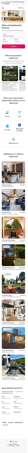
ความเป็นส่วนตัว (11, 445)
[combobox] (13, 36)
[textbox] (7, 41)
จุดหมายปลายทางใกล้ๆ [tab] (7, 391)
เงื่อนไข (18, 445)
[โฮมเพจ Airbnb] (3, 7)
